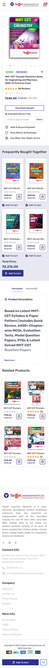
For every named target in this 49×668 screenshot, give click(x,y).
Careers (6, 603)
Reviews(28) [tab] (31, 288)
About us (7, 588)
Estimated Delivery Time (19, 114)
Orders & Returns (12, 634)
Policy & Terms (10, 629)
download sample (24, 108)
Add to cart (11, 205)
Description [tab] (17, 288)
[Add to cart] (19, 197)
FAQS (5, 624)
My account (8, 619)
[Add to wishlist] (43, 662)
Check (39, 119)
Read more (9, 360)
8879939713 (13, 568)
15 (21, 568)
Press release (9, 598)
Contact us (8, 593)
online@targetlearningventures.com (25, 573)
